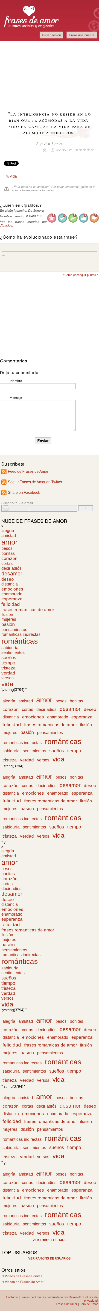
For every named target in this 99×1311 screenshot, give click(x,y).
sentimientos (13, 652)
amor (9, 542)
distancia (9, 584)
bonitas (8, 553)
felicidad (10, 604)
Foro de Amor (89, 1304)
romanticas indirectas (21, 634)
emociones (12, 589)
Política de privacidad (90, 1298)
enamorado (11, 594)
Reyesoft (75, 1297)
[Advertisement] (49, 73)
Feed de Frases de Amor (28, 471)
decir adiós (11, 568)
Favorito (33, 150)
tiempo (8, 662)
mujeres (8, 619)
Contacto (12, 1297)
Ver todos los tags (50, 1240)
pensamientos (14, 629)
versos (7, 678)
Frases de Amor (66, 1304)
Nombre (16, 381)
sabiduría (9, 647)
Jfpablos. (6, 225)
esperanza (12, 598)
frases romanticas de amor (27, 609)
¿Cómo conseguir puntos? (80, 275)
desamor (11, 574)
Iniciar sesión (51, 35)
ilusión (7, 614)
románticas (19, 641)
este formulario (45, 190)
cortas (7, 563)
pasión (8, 624)
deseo (7, 579)
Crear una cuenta (81, 35)
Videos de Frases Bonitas (23, 1276)
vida (13, 176)
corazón (9, 558)
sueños (8, 657)
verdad (8, 673)
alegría (7, 530)
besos (6, 548)
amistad (8, 535)
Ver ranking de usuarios (49, 1258)
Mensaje (16, 397)
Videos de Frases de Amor (24, 1282)
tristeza (8, 668)
